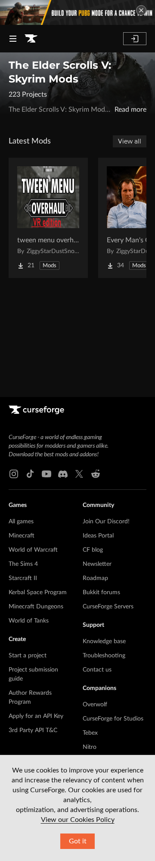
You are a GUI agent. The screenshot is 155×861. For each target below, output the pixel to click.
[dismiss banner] (141, 10)
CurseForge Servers (108, 607)
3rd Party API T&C (33, 730)
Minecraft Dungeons (36, 607)
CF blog (93, 550)
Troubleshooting (104, 656)
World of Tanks (29, 621)
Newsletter (97, 564)
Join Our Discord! (106, 522)
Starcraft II (23, 578)
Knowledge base (104, 641)
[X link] (79, 474)
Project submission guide (33, 674)
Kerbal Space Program (38, 592)
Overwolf (95, 705)
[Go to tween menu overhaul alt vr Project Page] (48, 218)
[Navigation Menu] (13, 38)
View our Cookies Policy (78, 819)
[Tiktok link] (30, 474)
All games (21, 522)
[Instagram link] (14, 474)
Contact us (97, 670)
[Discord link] (63, 474)
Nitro (89, 747)
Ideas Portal (98, 536)
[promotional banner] (77, 12)
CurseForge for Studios (113, 719)
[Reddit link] (95, 474)
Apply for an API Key (36, 716)
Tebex (90, 733)
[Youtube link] (46, 474)
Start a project (27, 656)
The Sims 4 (23, 564)
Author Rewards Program (30, 697)
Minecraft (21, 536)
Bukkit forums (101, 592)
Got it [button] (78, 841)
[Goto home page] (31, 39)
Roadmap (95, 578)
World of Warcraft (33, 550)
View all (129, 141)
